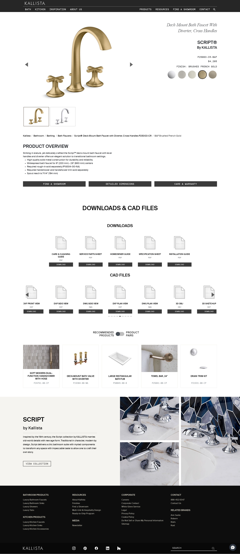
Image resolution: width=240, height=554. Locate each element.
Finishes (76, 503)
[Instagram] (74, 548)
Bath (28, 9)
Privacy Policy (128, 514)
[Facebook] (96, 548)
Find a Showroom (184, 9)
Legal (124, 510)
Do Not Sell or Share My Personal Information (142, 521)
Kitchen (40, 9)
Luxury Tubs (28, 510)
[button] (232, 547)
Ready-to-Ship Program (83, 514)
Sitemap (125, 524)
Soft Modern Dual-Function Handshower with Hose (41, 376)
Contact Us (176, 503)
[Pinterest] (85, 548)
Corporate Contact (130, 503)
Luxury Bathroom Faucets (35, 500)
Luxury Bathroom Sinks (33, 503)
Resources (162, 9)
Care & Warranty (185, 184)
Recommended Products (103, 334)
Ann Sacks (175, 515)
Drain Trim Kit (199, 376)
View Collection (37, 463)
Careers (125, 500)
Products (146, 9)
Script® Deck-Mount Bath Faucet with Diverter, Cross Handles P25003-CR (113, 136)
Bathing (51, 136)
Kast (173, 526)
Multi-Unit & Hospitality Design (86, 510)
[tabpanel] (120, 365)
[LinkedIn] (107, 548)
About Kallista (78, 500)
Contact (205, 9)
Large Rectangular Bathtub (120, 377)
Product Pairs (132, 334)
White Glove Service (131, 507)
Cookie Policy (128, 517)
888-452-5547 (177, 500)
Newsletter (77, 526)
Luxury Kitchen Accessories (36, 529)
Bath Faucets (64, 136)
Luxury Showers (30, 507)
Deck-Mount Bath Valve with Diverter (80, 377)
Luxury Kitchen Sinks (32, 526)
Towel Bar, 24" (159, 376)
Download (61, 264)
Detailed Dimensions (120, 184)
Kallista (26, 136)
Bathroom (39, 136)
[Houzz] (118, 548)
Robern (174, 519)
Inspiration (58, 9)
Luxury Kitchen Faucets (34, 522)
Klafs (173, 522)
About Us (76, 9)
